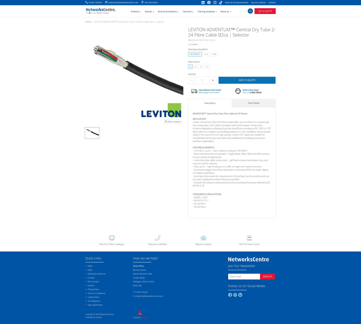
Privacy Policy (93, 289)
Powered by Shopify (93, 317)
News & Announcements (236, 2)
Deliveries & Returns (96, 273)
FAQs (89, 270)
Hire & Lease (93, 281)
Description (210, 103)
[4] (190, 69)
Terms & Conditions (96, 293)
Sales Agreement (95, 305)
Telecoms (187, 11)
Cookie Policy (93, 297)
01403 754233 (255, 92)
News (90, 266)
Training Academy (206, 11)
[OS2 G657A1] (195, 57)
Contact (272, 2)
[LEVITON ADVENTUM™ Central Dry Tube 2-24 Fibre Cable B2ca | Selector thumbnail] (92, 133)
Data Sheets (253, 102)
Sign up (267, 276)
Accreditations (93, 301)
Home (88, 22)
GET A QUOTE (265, 11)
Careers (91, 285)
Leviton (194, 44)
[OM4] (215, 57)
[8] (196, 69)
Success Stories (258, 2)
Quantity (192, 74)
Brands (148, 11)
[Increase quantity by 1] (213, 80)
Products (135, 11)
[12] (201, 69)
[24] (208, 69)
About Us (225, 11)
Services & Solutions (167, 11)
